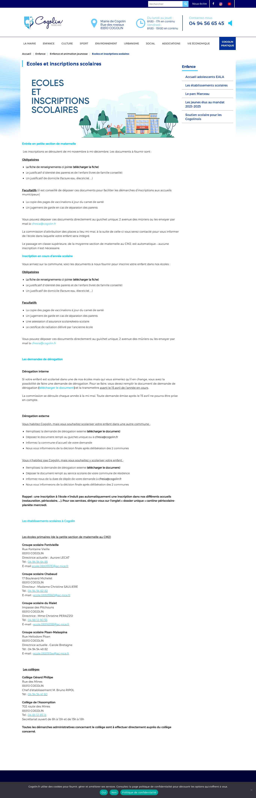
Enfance (48, 43)
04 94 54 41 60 (37, 694)
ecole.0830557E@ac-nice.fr (50, 566)
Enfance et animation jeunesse (69, 53)
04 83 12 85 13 (37, 714)
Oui (104, 792)
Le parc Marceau (197, 93)
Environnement (106, 43)
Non (114, 792)
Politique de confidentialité (139, 792)
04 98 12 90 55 (37, 620)
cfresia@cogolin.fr (43, 223)
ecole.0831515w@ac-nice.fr (51, 653)
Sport (84, 43)
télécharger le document (56, 387)
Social (150, 43)
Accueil (26, 53)
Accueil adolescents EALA (204, 77)
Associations (171, 43)
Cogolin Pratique (227, 43)
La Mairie (29, 43)
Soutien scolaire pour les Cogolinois (203, 117)
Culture (67, 43)
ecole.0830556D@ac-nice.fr (51, 595)
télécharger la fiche (86, 167)
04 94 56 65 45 (206, 21)
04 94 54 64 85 (38, 561)
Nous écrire (199, 3)
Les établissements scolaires (206, 85)
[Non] (251, 790)
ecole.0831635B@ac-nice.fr (51, 624)
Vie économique (198, 43)
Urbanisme (131, 43)
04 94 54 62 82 (38, 590)
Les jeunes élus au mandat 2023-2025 (205, 104)
